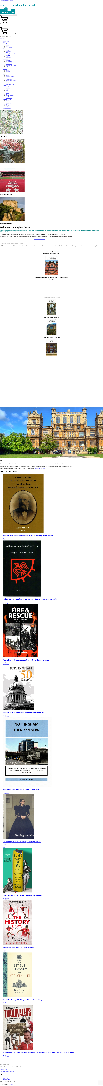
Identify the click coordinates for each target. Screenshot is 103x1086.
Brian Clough (9, 96)
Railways (8, 101)
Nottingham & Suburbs (11, 80)
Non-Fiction (5, 59)
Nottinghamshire (9, 79)
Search (15, 14)
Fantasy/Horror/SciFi (10, 53)
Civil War (8, 88)
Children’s (5, 69)
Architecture (8, 60)
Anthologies (8, 51)
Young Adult (8, 72)
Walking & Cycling (7, 108)
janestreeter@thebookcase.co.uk (7, 1071)
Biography (5, 43)
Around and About (10, 84)
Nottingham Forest (10, 95)
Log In (1, 0)
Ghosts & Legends (10, 76)
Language (8, 66)
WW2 (7, 90)
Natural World (9, 67)
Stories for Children (10, 106)
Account (8, 39)
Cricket (7, 94)
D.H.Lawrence (9, 47)
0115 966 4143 (3, 1069)
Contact (11, 0)
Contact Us (5, 1078)
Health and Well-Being (11, 65)
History (4, 74)
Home (4, 1077)
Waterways (8, 103)
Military (4, 85)
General (7, 45)
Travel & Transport (7, 99)
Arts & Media (9, 61)
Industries (8, 77)
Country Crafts (9, 62)
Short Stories (8, 57)
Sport (4, 91)
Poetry (7, 56)
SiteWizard (11, 1084)
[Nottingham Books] (18, 6)
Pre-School (8, 71)
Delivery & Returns (7, 1079)
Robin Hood (5, 104)
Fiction (4, 48)
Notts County (9, 98)
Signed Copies (6, 41)
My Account (6, 0)
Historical (8, 55)
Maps (4, 42)
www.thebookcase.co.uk (39, 239)
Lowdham (5, 81)
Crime (7, 52)
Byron (7, 46)
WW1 (7, 89)
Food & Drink (9, 64)
